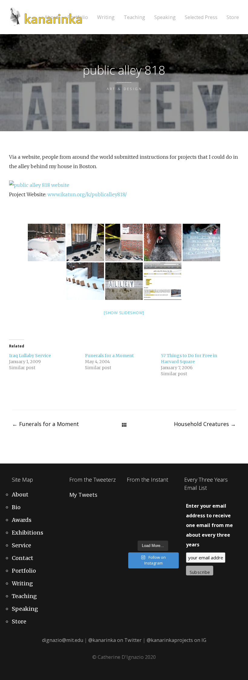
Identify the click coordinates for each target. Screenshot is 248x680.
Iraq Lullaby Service (30, 355)
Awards (21, 519)
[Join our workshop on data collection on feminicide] (159, 506)
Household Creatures (205, 424)
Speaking (165, 17)
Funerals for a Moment (109, 355)
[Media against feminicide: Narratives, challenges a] (132, 496)
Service (21, 545)
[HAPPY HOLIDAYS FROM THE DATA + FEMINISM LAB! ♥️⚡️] (146, 496)
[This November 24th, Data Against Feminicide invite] (146, 532)
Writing (106, 17)
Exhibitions (27, 532)
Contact (22, 558)
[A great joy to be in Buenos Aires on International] (132, 532)
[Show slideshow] (124, 312)
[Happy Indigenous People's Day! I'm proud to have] (159, 532)
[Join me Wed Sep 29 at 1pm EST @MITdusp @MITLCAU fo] (173, 532)
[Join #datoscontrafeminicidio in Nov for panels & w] (146, 515)
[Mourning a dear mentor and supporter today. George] (173, 506)
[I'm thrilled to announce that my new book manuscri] (132, 515)
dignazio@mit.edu (62, 640)
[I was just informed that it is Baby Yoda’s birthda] (173, 515)
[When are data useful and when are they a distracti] (173, 496)
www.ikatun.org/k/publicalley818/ (87, 194)
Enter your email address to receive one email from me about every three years (209, 525)
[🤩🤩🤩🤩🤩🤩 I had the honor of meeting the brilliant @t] (132, 524)
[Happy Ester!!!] (146, 524)
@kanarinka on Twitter (115, 640)
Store (233, 17)
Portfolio (77, 17)
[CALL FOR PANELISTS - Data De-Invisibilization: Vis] (159, 524)
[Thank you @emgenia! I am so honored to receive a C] (173, 524)
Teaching (134, 17)
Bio (16, 507)
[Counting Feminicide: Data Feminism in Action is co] (132, 506)
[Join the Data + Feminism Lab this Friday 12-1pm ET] (159, 496)
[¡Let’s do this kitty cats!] (159, 515)
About (51, 17)
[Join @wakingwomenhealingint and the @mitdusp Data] (146, 506)
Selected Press (201, 17)
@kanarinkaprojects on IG (176, 640)
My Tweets (83, 494)
